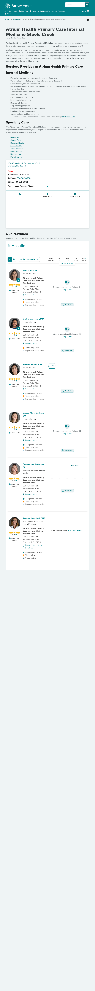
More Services (16, 157)
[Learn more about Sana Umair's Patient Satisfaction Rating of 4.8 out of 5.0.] (14, 285)
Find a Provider (12, 11)
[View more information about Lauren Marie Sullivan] (14, 417)
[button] (87, 4)
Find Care (24, 11)
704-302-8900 (23, 178)
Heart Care (14, 138)
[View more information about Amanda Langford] (14, 523)
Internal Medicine (29, 274)
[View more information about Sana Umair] (14, 275)
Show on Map (30, 295)
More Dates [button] (68, 305)
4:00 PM (52, 366)
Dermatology (15, 154)
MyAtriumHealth (12, 14)
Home (7, 19)
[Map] (14, 259)
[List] (10, 259)
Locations (35, 11)
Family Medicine (29, 524)
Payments (61, 11)
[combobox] (75, 4)
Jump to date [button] (67, 290)
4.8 (13, 287)
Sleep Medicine (16, 149)
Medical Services (48, 11)
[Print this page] (88, 19)
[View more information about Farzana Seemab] (14, 369)
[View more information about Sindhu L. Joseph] (14, 323)
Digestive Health (17, 143)
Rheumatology (16, 151)
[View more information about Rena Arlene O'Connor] (14, 469)
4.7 (13, 481)
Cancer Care (15, 140)
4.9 (13, 335)
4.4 (13, 381)
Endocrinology (16, 146)
